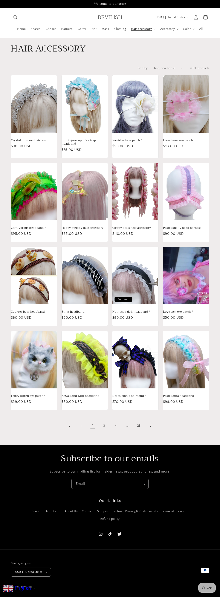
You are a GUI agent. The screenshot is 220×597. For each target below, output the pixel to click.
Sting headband (73, 312)
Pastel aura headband (178, 396)
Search (37, 511)
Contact (87, 511)
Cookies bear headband (28, 312)
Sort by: (143, 68)
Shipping (103, 511)
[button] (15, 17)
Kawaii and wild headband (80, 396)
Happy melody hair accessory (82, 228)
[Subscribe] (143, 484)
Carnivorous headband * (28, 228)
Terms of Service (173, 511)
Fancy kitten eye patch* (28, 396)
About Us (71, 511)
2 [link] (93, 426)
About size (53, 511)
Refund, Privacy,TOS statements (136, 511)
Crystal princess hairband (29, 140)
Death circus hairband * (129, 396)
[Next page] (150, 425)
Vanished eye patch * (127, 140)
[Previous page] (69, 425)
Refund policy (110, 519)
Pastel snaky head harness (182, 228)
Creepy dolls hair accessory (131, 228)
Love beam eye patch (178, 140)
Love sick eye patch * (178, 312)
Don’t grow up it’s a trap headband (79, 142)
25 (139, 425)
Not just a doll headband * (131, 312)
